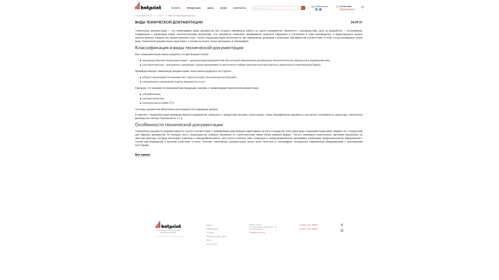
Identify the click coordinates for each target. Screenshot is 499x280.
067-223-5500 (309, 229)
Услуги (210, 232)
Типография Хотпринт (144, 16)
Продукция (212, 228)
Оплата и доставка (216, 236)
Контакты (240, 8)
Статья (160, 16)
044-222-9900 (310, 225)
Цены (210, 8)
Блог (209, 240)
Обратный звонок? (346, 9)
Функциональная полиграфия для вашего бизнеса (168, 231)
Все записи (142, 154)
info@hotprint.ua (257, 232)
